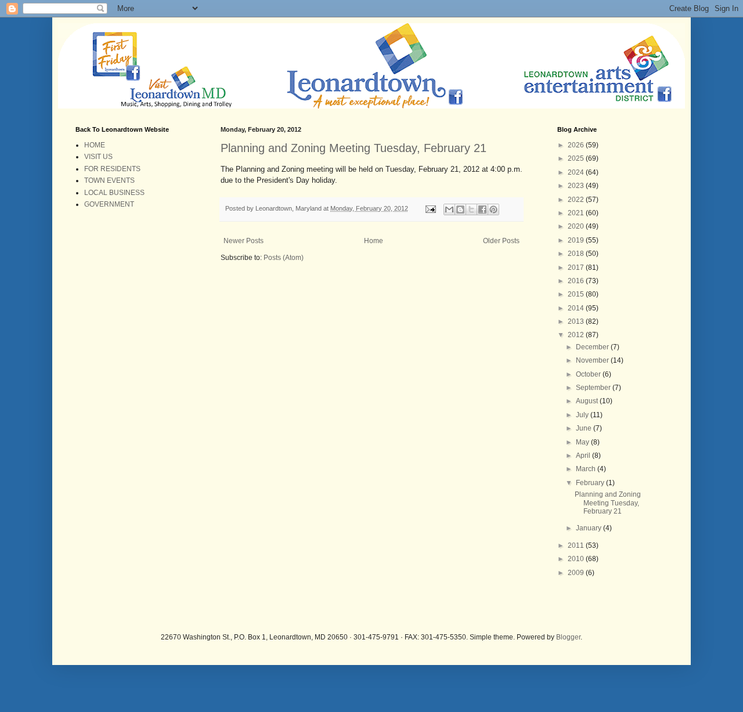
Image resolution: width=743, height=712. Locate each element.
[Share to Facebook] (482, 209)
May (583, 442)
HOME (94, 145)
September (594, 388)
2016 (577, 281)
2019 (577, 240)
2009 (577, 573)
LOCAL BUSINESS (114, 193)
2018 (577, 254)
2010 (577, 559)
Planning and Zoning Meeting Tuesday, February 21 (353, 148)
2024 (577, 172)
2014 (577, 308)
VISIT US (98, 157)
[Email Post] (430, 208)
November (593, 360)
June (584, 428)
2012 (577, 335)
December (593, 347)
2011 (577, 545)
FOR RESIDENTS (112, 169)
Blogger (568, 637)
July (583, 415)
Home (373, 241)
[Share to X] (471, 209)
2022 (577, 200)
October (589, 374)
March (586, 469)
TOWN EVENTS (109, 180)
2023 (577, 186)
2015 (577, 294)
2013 (577, 321)
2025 (577, 158)
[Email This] (449, 209)
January (589, 528)
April (584, 455)
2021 (577, 213)
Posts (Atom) (284, 258)
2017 (577, 267)
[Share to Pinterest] (493, 209)
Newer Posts (243, 241)
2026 (577, 145)
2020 (577, 226)
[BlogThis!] (460, 209)
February (591, 483)
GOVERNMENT (109, 204)
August (588, 401)
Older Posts (501, 241)
